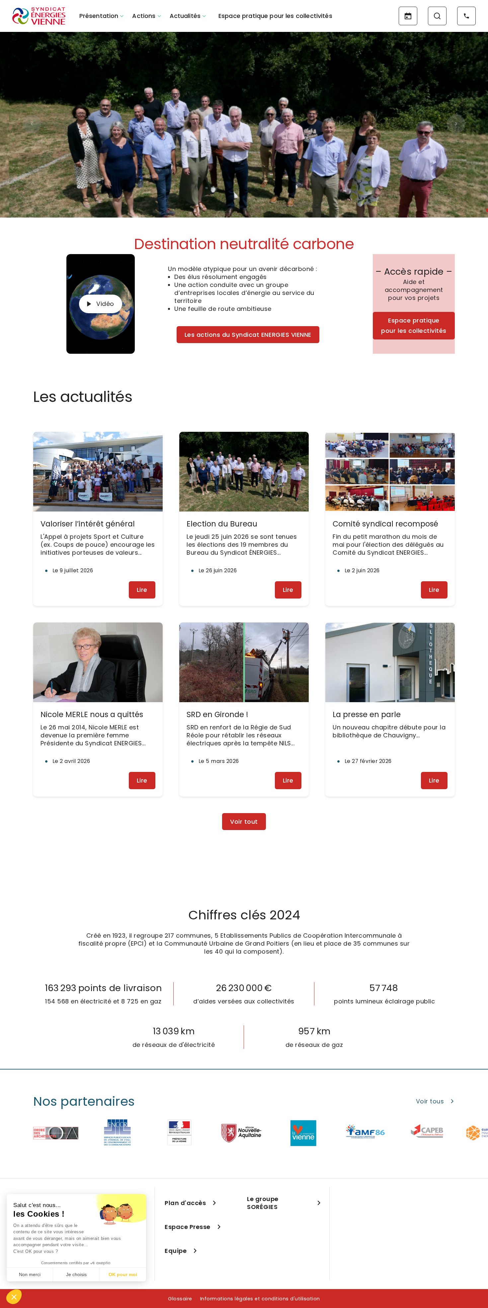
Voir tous (430, 1101)
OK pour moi (123, 1274)
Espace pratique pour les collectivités (275, 16)
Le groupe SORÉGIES (263, 1203)
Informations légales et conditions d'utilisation (260, 1298)
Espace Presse (187, 1227)
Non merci (30, 1274)
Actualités (185, 16)
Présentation (99, 16)
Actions (143, 16)
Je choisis (76, 1274)
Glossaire (180, 1298)
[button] (14, 1297)
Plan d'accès (185, 1203)
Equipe (176, 1251)
